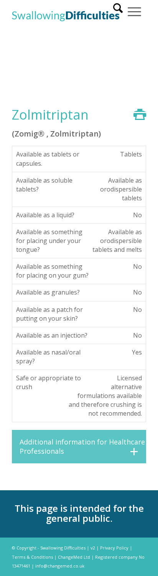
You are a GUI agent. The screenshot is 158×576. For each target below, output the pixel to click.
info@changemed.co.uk (59, 566)
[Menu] (134, 11)
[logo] (65, 15)
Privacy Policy (114, 548)
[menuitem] (118, 11)
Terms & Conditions (32, 557)
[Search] (118, 11)
